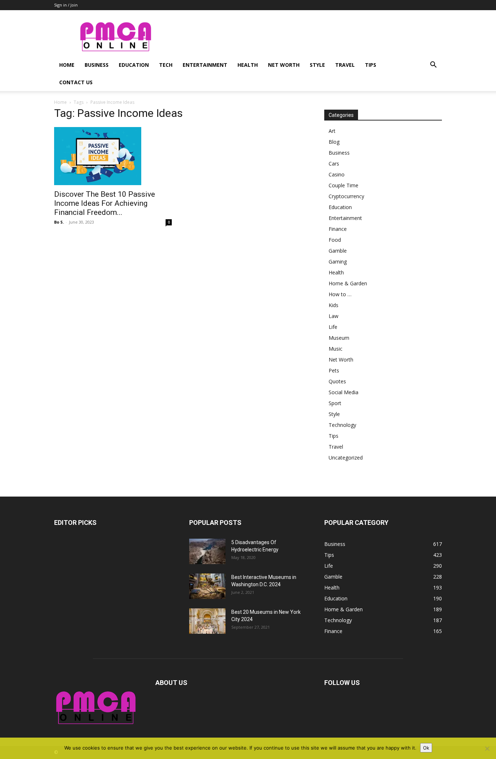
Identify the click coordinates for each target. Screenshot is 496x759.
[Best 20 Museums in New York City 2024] (207, 621)
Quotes (337, 381)
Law (333, 316)
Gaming (338, 261)
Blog (334, 141)
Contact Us (76, 82)
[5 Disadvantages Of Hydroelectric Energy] (207, 551)
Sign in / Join (66, 5)
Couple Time (343, 185)
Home (66, 64)
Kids (333, 305)
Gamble (338, 250)
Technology (342, 424)
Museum (339, 337)
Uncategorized (346, 457)
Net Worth (284, 64)
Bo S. (59, 222)
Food (335, 239)
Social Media (343, 392)
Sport (335, 403)
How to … (340, 294)
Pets (334, 370)
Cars (334, 163)
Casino (337, 174)
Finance (338, 228)
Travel (345, 64)
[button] (433, 65)
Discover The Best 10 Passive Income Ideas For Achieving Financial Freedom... (104, 203)
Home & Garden (348, 283)
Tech (165, 64)
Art (332, 130)
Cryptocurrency (346, 196)
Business (97, 64)
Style (317, 64)
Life (333, 326)
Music (335, 348)
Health (247, 64)
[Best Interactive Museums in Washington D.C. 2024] (207, 586)
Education (134, 64)
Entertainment (205, 64)
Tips (370, 64)
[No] (487, 748)
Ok (426, 748)
